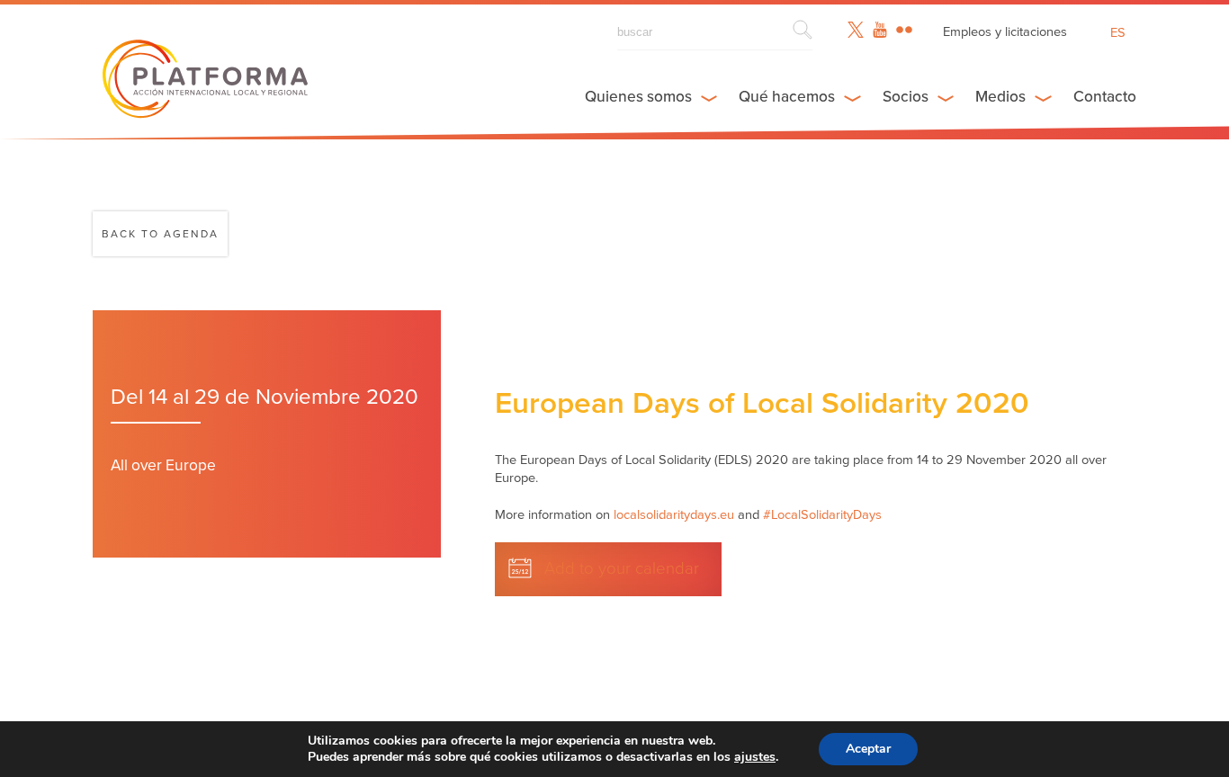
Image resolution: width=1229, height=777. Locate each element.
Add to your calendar (621, 568)
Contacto (1104, 96)
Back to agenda (160, 234)
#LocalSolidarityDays (822, 514)
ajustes (755, 757)
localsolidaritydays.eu (674, 514)
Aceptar (868, 748)
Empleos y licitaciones (1005, 32)
